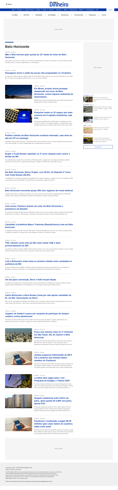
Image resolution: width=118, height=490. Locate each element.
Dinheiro (19, 9)
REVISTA (26, 15)
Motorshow (73, 9)
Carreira (38, 15)
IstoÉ (13, 9)
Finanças (92, 15)
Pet (97, 9)
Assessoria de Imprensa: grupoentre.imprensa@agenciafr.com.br (35, 481)
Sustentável (90, 9)
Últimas (15, 15)
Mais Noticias (98, 147)
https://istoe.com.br (11, 478)
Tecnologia (78, 15)
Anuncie (110, 9)
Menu (65, 9)
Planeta (51, 9)
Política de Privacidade (11, 481)
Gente (44, 9)
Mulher (81, 9)
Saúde (38, 9)
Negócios (65, 15)
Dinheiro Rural (29, 9)
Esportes (58, 9)
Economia (52, 15)
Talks (104, 15)
